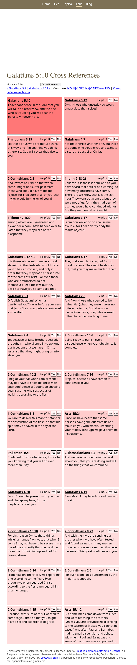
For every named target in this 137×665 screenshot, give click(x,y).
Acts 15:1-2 (73, 609)
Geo (57, 4)
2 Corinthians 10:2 (22, 374)
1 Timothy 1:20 (19, 217)
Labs (79, 4)
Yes (110, 100)
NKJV (88, 88)
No (116, 100)
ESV (107, 88)
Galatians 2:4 (18, 335)
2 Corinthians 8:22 (79, 531)
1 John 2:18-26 (76, 178)
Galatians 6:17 (76, 217)
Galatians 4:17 (76, 257)
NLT (81, 88)
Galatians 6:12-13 (21, 257)
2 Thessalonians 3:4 (80, 453)
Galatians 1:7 (75, 139)
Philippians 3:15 (20, 139)
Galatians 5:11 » (39, 88)
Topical (68, 4)
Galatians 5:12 (76, 100)
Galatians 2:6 (75, 296)
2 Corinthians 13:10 (23, 531)
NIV (69, 88)
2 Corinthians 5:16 (22, 570)
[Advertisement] (68, 39)
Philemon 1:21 (19, 453)
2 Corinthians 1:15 (22, 609)
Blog (89, 4)
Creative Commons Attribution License (97, 651)
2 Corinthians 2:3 (21, 178)
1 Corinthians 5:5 (21, 413)
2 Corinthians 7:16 (79, 374)
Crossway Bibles (50, 657)
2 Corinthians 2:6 (78, 570)
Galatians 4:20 (19, 492)
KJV (75, 88)
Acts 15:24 (72, 413)
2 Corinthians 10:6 (79, 335)
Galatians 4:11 (76, 492)
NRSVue (98, 88)
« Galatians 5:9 (16, 88)
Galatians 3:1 (18, 296)
